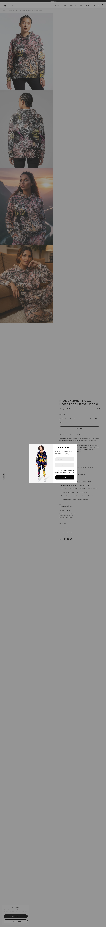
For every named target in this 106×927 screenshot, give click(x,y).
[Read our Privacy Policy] (73, 472)
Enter (64, 477)
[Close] (75, 445)
